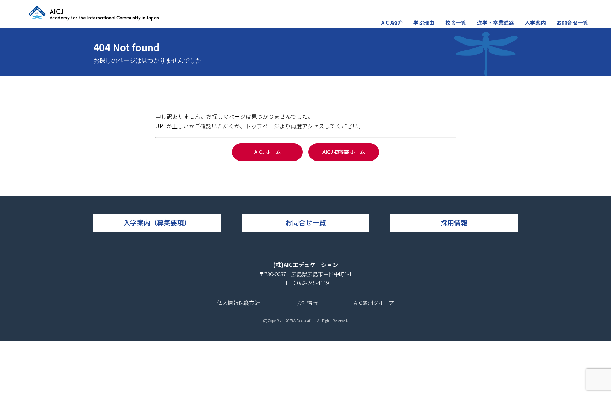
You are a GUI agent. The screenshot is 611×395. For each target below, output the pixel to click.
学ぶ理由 (424, 22)
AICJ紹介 (392, 22)
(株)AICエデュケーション (305, 264)
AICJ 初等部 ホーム (343, 151)
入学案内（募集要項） (157, 222)
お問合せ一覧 (572, 22)
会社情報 (307, 302)
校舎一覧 (455, 22)
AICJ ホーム (267, 151)
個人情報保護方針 (238, 302)
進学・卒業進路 (495, 22)
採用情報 (454, 222)
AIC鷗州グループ (374, 302)
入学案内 (535, 22)
